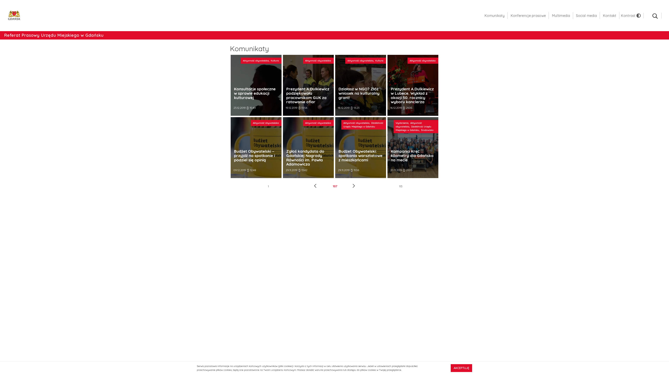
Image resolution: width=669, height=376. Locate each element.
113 (400, 186)
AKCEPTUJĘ (461, 368)
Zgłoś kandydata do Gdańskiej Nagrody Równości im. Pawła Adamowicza (305, 157)
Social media (586, 15)
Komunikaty (495, 15)
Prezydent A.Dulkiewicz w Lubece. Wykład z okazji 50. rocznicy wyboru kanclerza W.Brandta (412, 97)
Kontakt (609, 15)
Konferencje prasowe (528, 15)
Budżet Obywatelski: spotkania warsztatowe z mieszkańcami (360, 155)
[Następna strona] (354, 186)
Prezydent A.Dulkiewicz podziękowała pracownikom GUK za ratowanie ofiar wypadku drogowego (307, 97)
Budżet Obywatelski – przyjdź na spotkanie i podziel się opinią (254, 155)
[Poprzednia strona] (315, 186)
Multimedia (561, 15)
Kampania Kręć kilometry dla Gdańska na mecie (412, 155)
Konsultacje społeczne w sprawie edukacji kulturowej (255, 93)
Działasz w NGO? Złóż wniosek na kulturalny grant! (359, 93)
